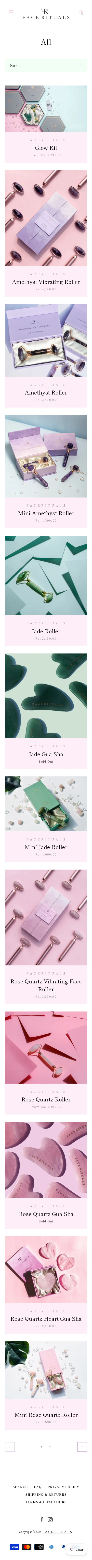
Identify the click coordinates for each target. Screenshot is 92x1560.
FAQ (38, 1487)
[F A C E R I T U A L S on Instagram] (50, 1519)
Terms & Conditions (46, 1502)
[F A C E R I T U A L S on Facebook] (41, 1519)
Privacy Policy (63, 1487)
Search (20, 1487)
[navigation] (11, 12)
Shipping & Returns (46, 1494)
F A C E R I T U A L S (57, 1532)
